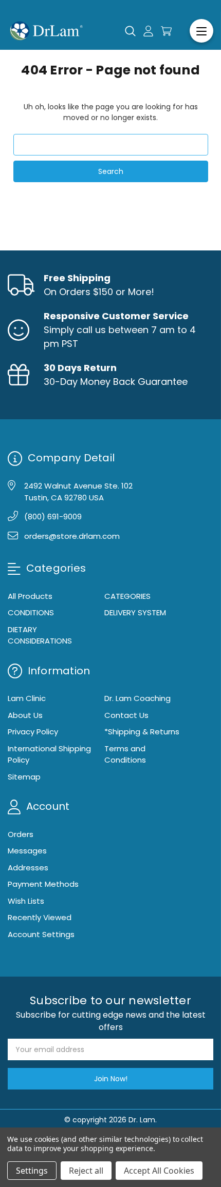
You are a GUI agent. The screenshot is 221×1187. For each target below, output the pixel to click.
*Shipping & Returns (141, 731)
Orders (20, 834)
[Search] (130, 31)
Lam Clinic (27, 698)
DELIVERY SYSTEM (135, 612)
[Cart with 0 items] (166, 31)
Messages (27, 850)
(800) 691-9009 (53, 516)
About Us (25, 715)
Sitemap (24, 776)
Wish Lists (26, 901)
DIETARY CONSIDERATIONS (40, 635)
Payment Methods (43, 884)
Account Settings (41, 934)
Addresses (28, 867)
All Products (30, 596)
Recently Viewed (39, 917)
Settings (32, 1170)
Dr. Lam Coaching (137, 698)
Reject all (86, 1170)
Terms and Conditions (125, 754)
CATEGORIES (127, 596)
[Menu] (201, 31)
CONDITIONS (31, 612)
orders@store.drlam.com (72, 536)
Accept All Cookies (159, 1170)
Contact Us (126, 715)
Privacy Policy (33, 731)
